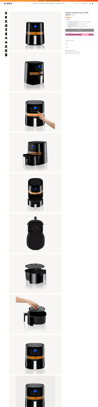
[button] (67, 14)
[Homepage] (8, 3)
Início (5, 7)
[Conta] (90, 3)
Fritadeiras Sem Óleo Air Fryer (12, 7)
